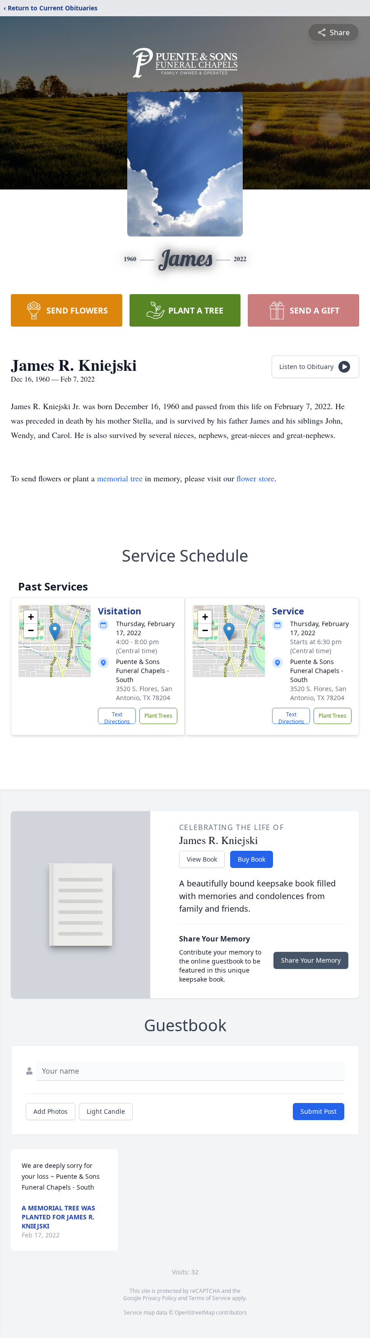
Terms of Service (210, 1298)
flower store (255, 478)
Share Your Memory (311, 960)
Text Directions (117, 717)
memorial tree (120, 478)
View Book (202, 859)
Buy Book (251, 859)
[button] (54, 632)
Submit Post (319, 1111)
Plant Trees (158, 716)
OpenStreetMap (195, 1312)
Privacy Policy (159, 1298)
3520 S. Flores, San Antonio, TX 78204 (144, 693)
